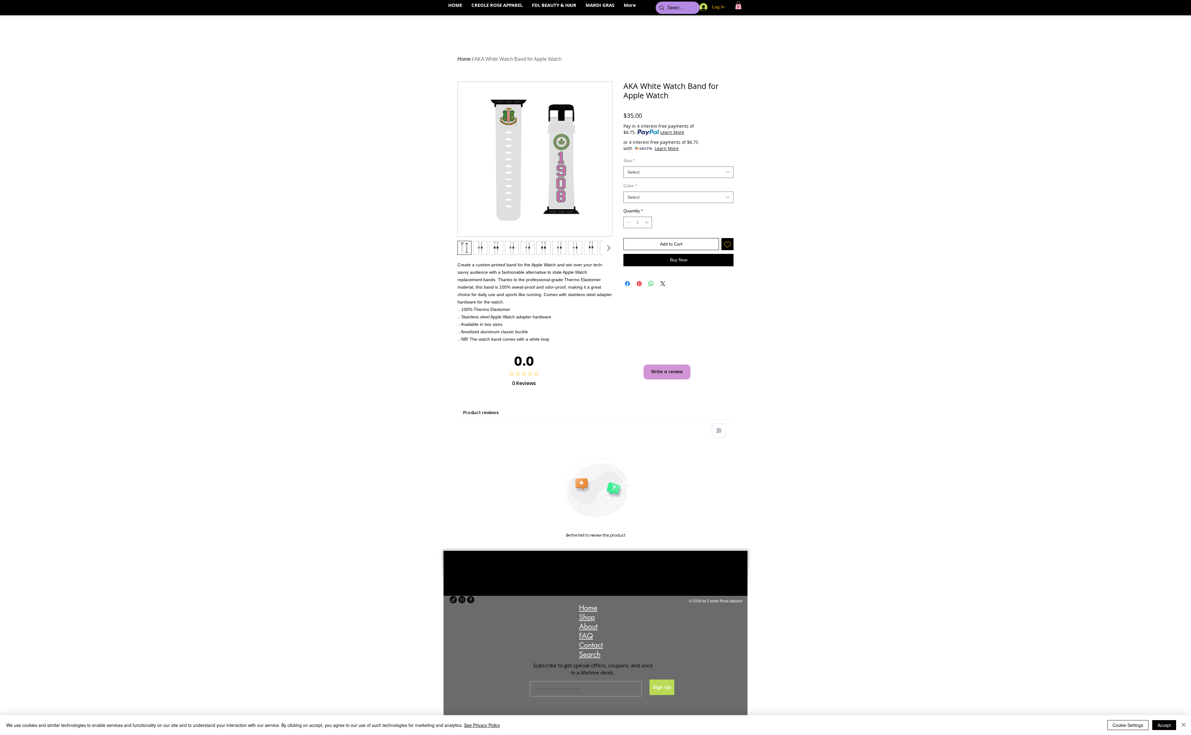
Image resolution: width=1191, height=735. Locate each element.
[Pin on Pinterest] (639, 283)
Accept (1164, 725)
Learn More (672, 132)
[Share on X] (663, 283)
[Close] (1183, 725)
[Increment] (647, 222)
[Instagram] (462, 599)
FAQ (586, 635)
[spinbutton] (637, 222)
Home (464, 59)
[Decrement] (628, 222)
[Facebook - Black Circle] (470, 599)
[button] (738, 5)
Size (629, 160)
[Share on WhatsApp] (651, 283)
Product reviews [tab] (481, 413)
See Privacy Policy (482, 725)
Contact (591, 645)
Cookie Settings (1128, 725)
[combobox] (678, 172)
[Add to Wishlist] (727, 244)
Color (630, 185)
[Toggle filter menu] (719, 430)
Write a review (667, 372)
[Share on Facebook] (627, 283)
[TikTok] (453, 599)
